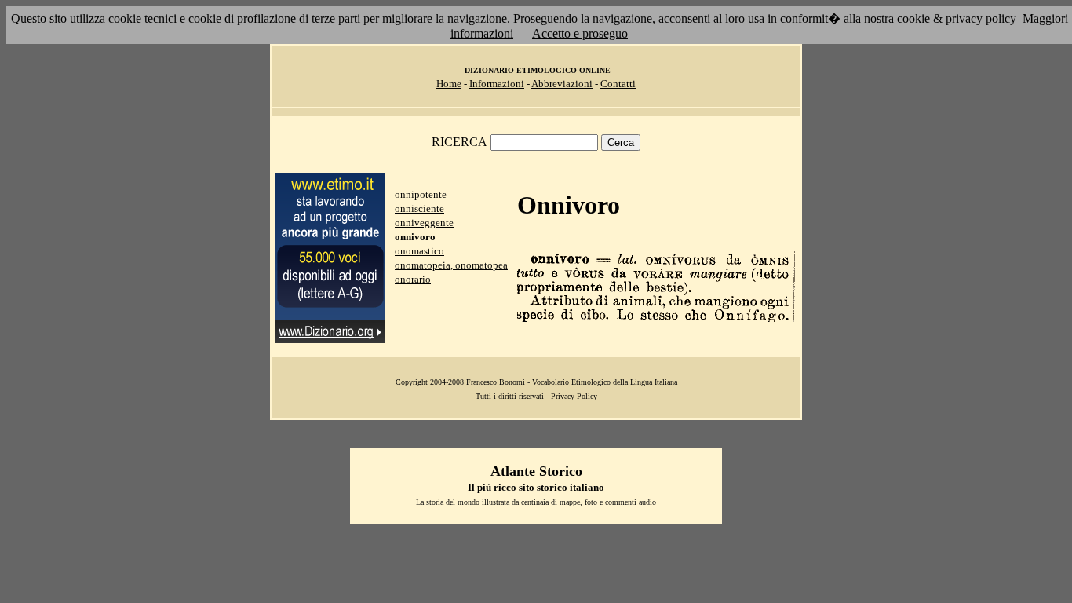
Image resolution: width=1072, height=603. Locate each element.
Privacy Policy (574, 396)
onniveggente (424, 222)
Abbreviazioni (562, 84)
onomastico (419, 251)
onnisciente (419, 208)
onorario (413, 279)
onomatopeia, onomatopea (451, 265)
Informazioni (496, 84)
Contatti (618, 84)
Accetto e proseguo (580, 33)
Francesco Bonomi (495, 382)
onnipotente (421, 194)
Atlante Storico (536, 471)
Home (448, 84)
